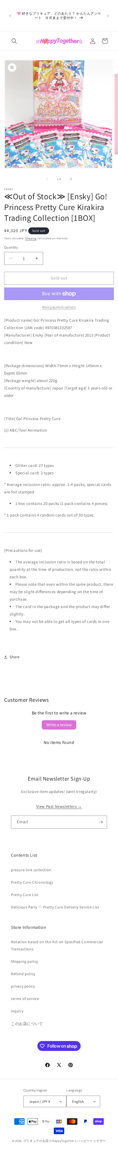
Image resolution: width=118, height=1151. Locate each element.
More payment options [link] (59, 307)
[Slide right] (71, 179)
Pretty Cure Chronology (32, 882)
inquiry (17, 1011)
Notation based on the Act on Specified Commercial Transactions (57, 945)
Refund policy (23, 973)
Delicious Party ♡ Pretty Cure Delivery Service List (55, 907)
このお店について (27, 1023)
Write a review (59, 725)
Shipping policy (24, 961)
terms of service (25, 998)
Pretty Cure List (25, 894)
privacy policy (23, 986)
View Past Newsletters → (59, 806)
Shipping (30, 238)
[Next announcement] (108, 16)
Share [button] (15, 656)
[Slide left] (47, 179)
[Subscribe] (101, 822)
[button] (14, 41)
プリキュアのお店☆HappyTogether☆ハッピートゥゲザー (64, 1141)
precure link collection (31, 869)
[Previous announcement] (10, 16)
